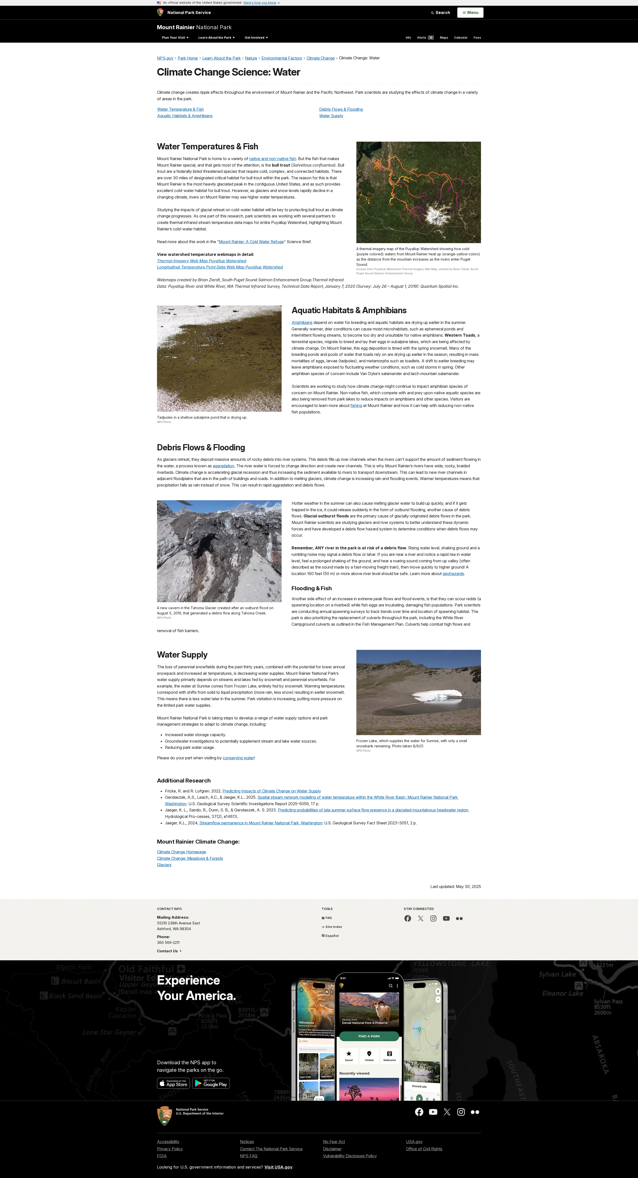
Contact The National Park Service (271, 1148)
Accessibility (168, 1141)
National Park (194, 27)
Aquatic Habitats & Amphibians (185, 115)
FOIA (162, 1155)
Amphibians (302, 322)
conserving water (238, 757)
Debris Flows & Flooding (341, 109)
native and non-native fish (272, 158)
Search (442, 12)
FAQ (328, 918)
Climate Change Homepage (181, 851)
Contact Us (168, 951)
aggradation (223, 465)
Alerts (424, 37)
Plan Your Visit (173, 37)
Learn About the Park (214, 37)
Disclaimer (332, 1148)
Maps (444, 37)
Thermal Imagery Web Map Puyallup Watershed (201, 260)
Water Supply (331, 115)
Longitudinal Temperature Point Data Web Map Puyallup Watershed (220, 267)
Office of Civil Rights (424, 1148)
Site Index (333, 927)
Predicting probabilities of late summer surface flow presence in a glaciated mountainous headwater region (373, 809)
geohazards (453, 573)
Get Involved (254, 37)
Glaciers (164, 864)
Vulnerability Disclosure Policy (350, 1155)
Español (332, 936)
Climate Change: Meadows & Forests (190, 858)
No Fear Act (334, 1141)
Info (408, 37)
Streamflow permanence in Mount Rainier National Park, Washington (260, 822)
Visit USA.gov (278, 1167)
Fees (477, 37)
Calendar (461, 37)
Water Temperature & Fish (180, 109)
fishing (356, 405)
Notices (247, 1141)
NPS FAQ (248, 1155)
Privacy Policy (170, 1148)
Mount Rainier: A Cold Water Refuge (251, 241)
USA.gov (414, 1141)
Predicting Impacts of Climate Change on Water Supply (272, 790)
